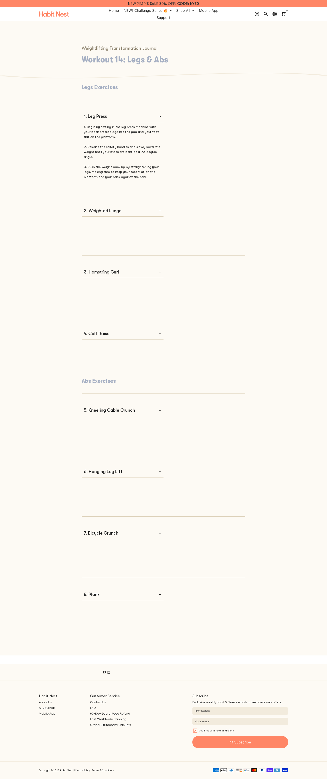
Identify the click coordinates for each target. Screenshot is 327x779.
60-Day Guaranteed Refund (110, 713)
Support (163, 17)
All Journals (47, 708)
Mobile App (208, 10)
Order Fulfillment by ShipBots (110, 725)
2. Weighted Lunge (102, 210)
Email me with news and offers (216, 730)
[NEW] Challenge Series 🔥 (147, 10)
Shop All (185, 10)
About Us (45, 702)
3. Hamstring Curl (101, 272)
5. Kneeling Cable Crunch (109, 410)
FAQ (93, 708)
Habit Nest (66, 770)
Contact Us (98, 702)
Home (114, 10)
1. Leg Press (95, 116)
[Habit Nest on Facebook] (104, 672)
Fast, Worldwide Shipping (108, 719)
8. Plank (92, 594)
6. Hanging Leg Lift (103, 471)
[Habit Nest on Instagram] (108, 672)
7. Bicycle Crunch (101, 533)
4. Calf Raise (96, 333)
